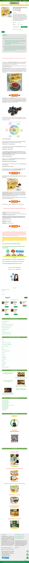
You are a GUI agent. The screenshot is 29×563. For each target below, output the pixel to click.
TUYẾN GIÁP (4, 362)
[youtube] (20, 0)
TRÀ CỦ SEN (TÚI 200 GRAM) (7, 310)
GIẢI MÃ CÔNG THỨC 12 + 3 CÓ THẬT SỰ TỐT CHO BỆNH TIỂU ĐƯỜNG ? (21, 378)
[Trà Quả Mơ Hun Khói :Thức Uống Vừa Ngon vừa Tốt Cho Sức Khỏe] (6, 12)
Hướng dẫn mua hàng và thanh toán (20, 536)
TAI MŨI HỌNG (4, 357)
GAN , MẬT (3, 352)
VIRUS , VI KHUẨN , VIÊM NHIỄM (6, 344)
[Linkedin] (19, 29)
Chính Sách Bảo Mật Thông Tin (19, 537)
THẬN (3, 339)
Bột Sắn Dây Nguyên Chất (5, 321)
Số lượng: (14, 24)
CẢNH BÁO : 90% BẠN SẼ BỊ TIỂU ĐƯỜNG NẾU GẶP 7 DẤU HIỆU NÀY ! (21, 389)
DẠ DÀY (3, 341)
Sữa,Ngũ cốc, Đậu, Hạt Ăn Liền (6, 327)
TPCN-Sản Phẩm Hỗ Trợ (5, 329)
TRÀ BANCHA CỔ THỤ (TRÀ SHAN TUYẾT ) (7, 302)
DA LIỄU (3, 360)
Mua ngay (7, 314)
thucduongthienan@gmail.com (13, 0)
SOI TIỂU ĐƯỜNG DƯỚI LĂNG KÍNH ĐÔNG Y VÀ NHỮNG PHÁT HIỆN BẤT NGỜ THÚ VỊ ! (21, 386)
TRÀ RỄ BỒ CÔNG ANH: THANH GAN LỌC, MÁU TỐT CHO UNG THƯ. (16, 310)
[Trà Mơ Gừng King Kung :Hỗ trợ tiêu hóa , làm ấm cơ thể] (14, 3)
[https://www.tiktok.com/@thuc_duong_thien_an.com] (24, 0)
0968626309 (7, 0)
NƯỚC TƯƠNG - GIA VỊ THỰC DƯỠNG (7, 324)
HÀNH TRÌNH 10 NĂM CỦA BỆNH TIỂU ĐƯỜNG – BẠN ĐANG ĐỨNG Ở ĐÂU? (8, 394)
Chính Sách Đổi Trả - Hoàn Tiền (19, 538)
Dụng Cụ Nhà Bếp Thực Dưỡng (6, 332)
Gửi (25, 297)
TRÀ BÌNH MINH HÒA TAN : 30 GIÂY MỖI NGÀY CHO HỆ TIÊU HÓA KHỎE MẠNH (16, 302)
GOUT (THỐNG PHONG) (5, 367)
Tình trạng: (14, 22)
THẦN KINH (3, 349)
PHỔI (2, 347)
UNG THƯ (3, 354)
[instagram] (22, 0)
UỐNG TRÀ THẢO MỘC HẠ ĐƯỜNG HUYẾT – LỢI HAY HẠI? (8, 381)
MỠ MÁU (3, 365)
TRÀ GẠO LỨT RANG (25, 302)
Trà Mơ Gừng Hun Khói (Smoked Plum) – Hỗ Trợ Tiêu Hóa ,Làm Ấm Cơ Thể (13, 38)
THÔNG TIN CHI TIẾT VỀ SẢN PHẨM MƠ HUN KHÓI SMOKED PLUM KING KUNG (14, 46)
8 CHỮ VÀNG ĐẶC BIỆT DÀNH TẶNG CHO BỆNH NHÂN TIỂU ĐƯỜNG (8, 373)
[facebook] (19, 0)
